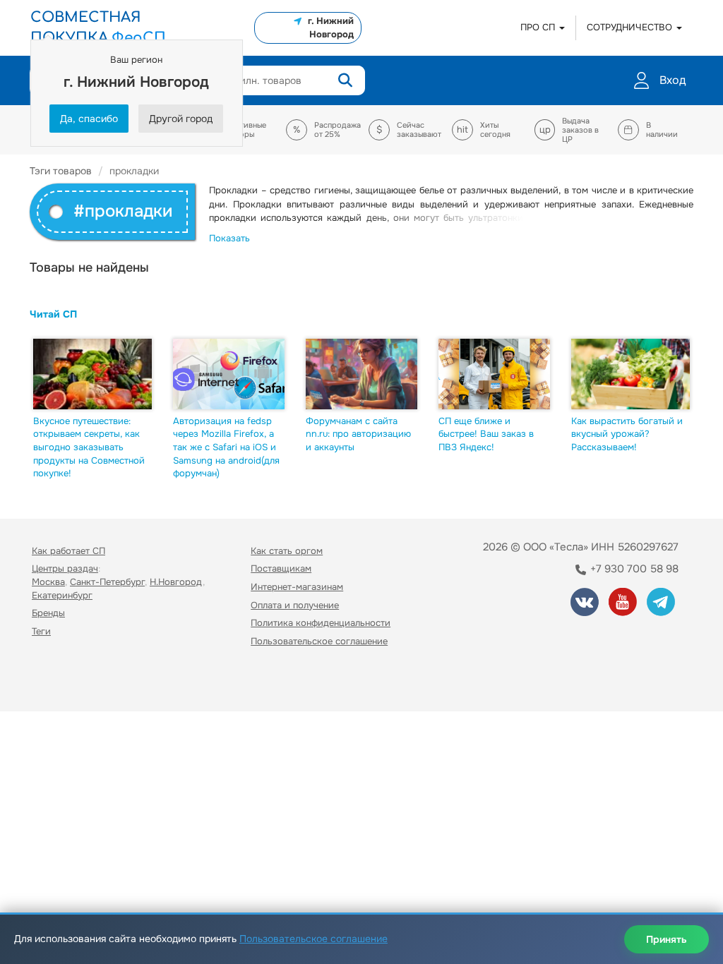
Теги (41, 631)
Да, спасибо (89, 118)
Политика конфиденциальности (320, 623)
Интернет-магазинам (297, 587)
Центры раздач (65, 568)
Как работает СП (68, 551)
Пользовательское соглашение (319, 641)
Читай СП (53, 314)
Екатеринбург (62, 595)
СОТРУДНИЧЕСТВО (631, 27)
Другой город (181, 118)
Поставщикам (281, 568)
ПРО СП (539, 27)
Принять (666, 939)
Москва (48, 582)
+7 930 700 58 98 (633, 569)
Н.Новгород (176, 582)
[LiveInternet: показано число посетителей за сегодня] (63, 681)
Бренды (48, 613)
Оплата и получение (295, 605)
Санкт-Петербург (107, 582)
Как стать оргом (287, 551)
